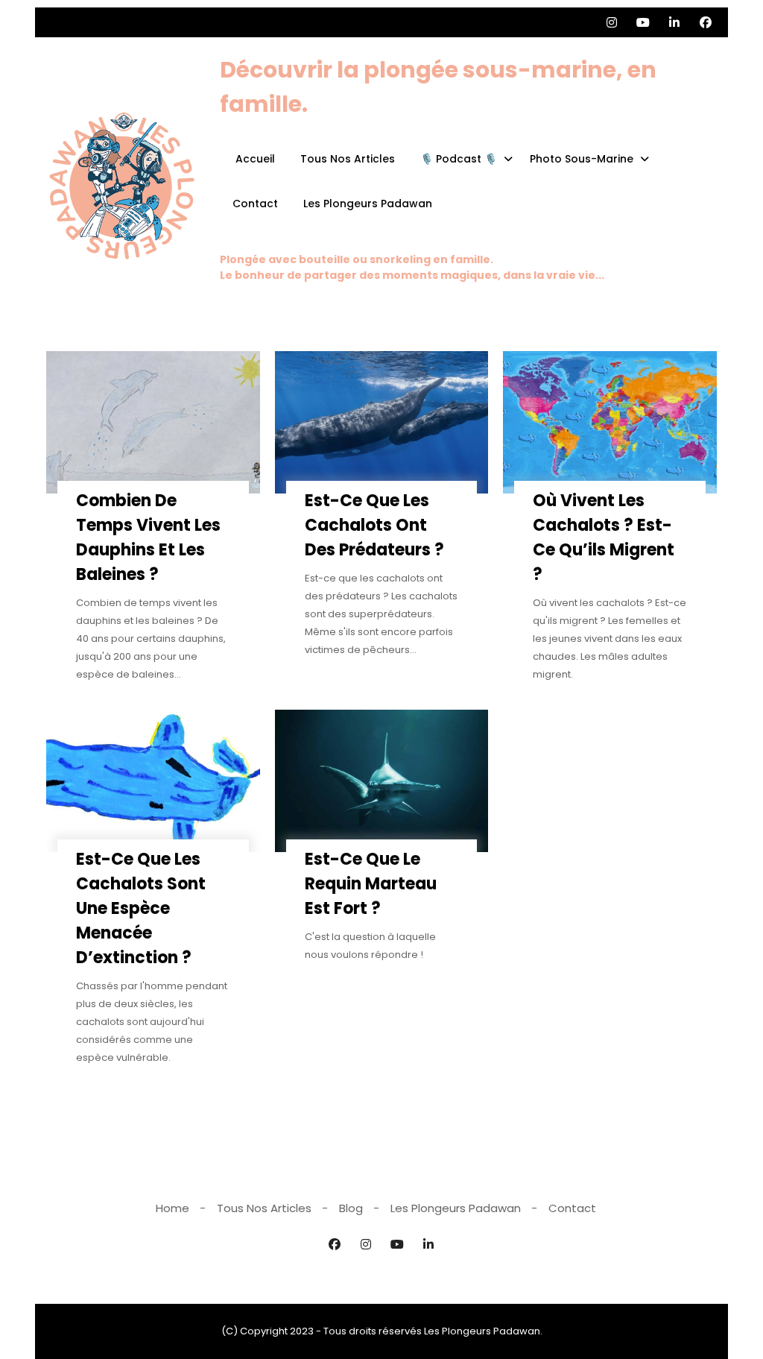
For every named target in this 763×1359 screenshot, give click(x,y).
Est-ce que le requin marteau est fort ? (371, 884)
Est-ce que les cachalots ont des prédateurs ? (374, 525)
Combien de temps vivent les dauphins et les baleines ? (148, 537)
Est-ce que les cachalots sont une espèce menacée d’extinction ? (141, 908)
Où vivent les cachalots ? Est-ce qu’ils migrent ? (603, 537)
